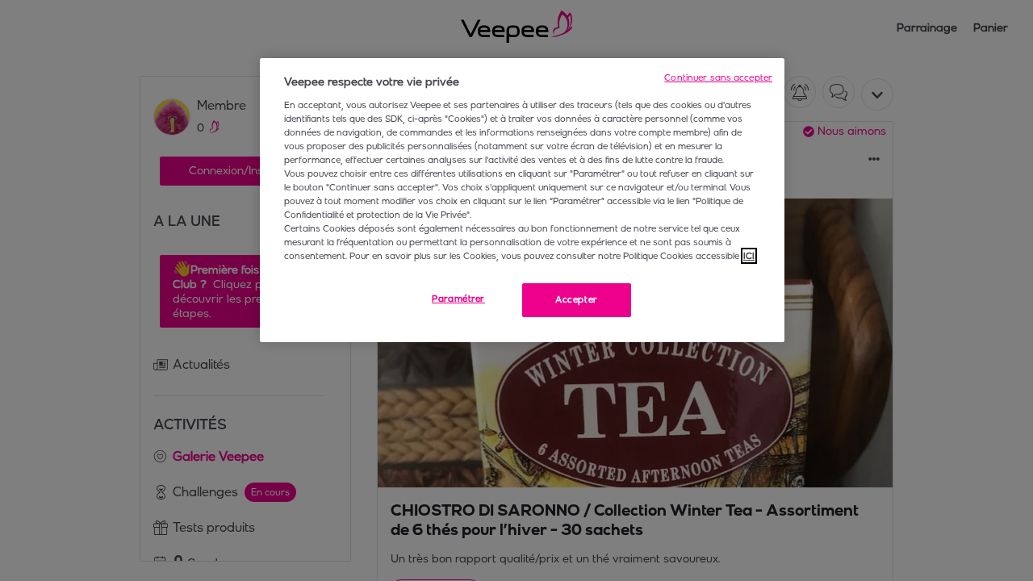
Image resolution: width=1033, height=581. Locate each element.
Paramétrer (458, 298)
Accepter (576, 299)
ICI (749, 255)
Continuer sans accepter (718, 77)
